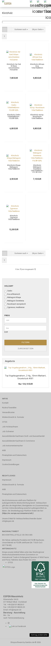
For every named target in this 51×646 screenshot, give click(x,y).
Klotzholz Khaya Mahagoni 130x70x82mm (13, 167)
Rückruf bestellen (9, 408)
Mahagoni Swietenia (15, 301)
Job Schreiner (8, 431)
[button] (4, 29)
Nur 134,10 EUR (25, 384)
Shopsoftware (16, 642)
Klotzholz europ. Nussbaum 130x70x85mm (37, 116)
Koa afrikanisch (13, 294)
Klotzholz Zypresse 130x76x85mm (14, 217)
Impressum (6, 460)
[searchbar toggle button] (33, 3)
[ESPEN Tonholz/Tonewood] (13, 3)
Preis (7, 315)
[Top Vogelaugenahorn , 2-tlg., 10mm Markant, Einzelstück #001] (25, 369)
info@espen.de (8, 521)
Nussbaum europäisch (16, 304)
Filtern (25, 342)
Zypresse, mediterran (16, 307)
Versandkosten (8, 412)
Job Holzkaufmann (10, 427)
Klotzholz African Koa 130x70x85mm (37, 66)
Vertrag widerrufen (39, 635)
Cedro (9, 291)
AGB (4, 450)
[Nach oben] (8, 641)
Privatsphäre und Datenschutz (14, 455)
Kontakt (5, 403)
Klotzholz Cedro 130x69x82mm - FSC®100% (13, 116)
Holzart (8, 286)
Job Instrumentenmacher (12, 446)
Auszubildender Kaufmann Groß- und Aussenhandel (23, 436)
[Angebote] (46, 361)
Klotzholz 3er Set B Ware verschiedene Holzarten (14, 67)
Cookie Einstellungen (10, 464)
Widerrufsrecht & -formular (13, 417)
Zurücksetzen (25, 348)
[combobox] (21, 29)
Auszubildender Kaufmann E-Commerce (18, 441)
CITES (4, 422)
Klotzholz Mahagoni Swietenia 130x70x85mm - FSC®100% (37, 168)
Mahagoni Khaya (14, 297)
